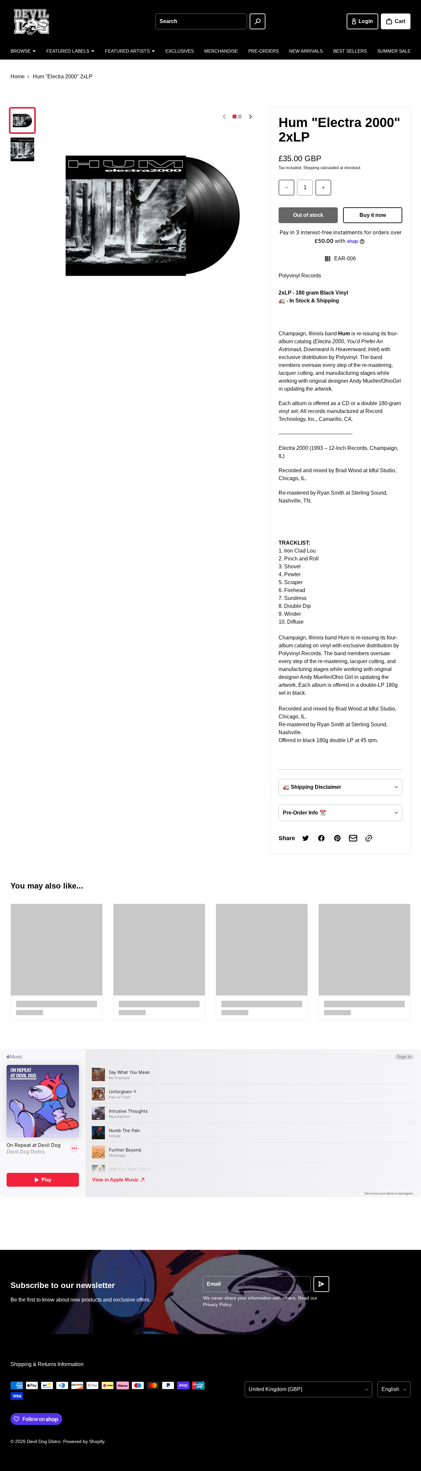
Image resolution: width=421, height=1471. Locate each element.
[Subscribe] (321, 1284)
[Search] (257, 21)
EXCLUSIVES (179, 51)
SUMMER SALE (393, 51)
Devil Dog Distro (44, 1441)
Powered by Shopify (83, 1441)
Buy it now (372, 215)
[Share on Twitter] (305, 838)
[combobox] (201, 21)
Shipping (311, 168)
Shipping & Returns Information (47, 1364)
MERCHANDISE (221, 51)
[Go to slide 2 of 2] (22, 149)
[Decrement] (286, 187)
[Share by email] (353, 838)
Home (18, 76)
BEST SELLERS (350, 51)
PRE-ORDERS (263, 51)
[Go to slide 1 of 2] (22, 120)
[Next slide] (250, 116)
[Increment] (323, 187)
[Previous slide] (224, 116)
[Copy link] (369, 838)
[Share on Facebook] (321, 838)
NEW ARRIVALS (306, 51)
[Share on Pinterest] (337, 838)
